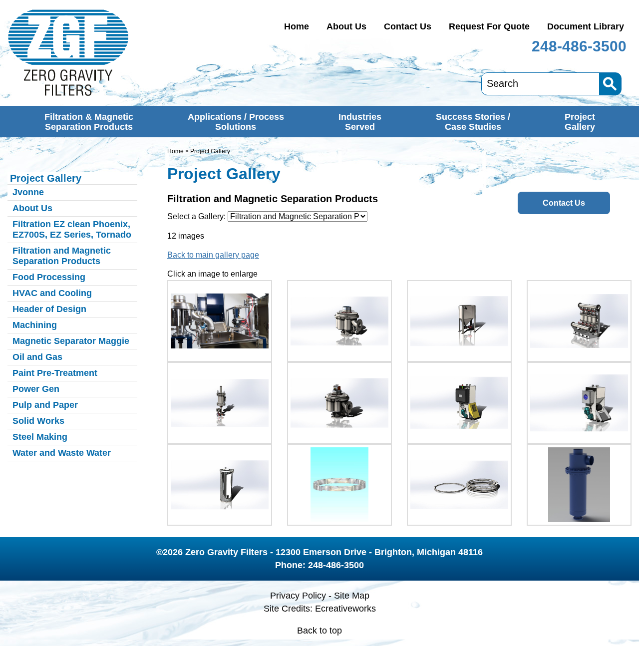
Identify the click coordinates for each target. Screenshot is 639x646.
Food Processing (48, 277)
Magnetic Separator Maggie (70, 341)
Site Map (351, 596)
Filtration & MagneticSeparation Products (88, 122)
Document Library (585, 26)
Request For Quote (489, 26)
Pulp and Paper (45, 405)
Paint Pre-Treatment (54, 373)
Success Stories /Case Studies (473, 122)
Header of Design (49, 309)
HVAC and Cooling (52, 293)
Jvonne (28, 192)
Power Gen (35, 389)
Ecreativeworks (345, 609)
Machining (34, 325)
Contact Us (407, 26)
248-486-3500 (579, 46)
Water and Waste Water (61, 453)
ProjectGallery (580, 122)
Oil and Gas (37, 357)
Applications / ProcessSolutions (236, 122)
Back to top (319, 631)
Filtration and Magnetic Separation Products (61, 256)
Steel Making (39, 437)
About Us (346, 26)
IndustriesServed (359, 122)
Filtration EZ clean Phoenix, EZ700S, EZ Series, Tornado (71, 229)
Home (296, 26)
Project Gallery (45, 178)
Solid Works (38, 421)
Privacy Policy (298, 596)
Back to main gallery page (213, 255)
